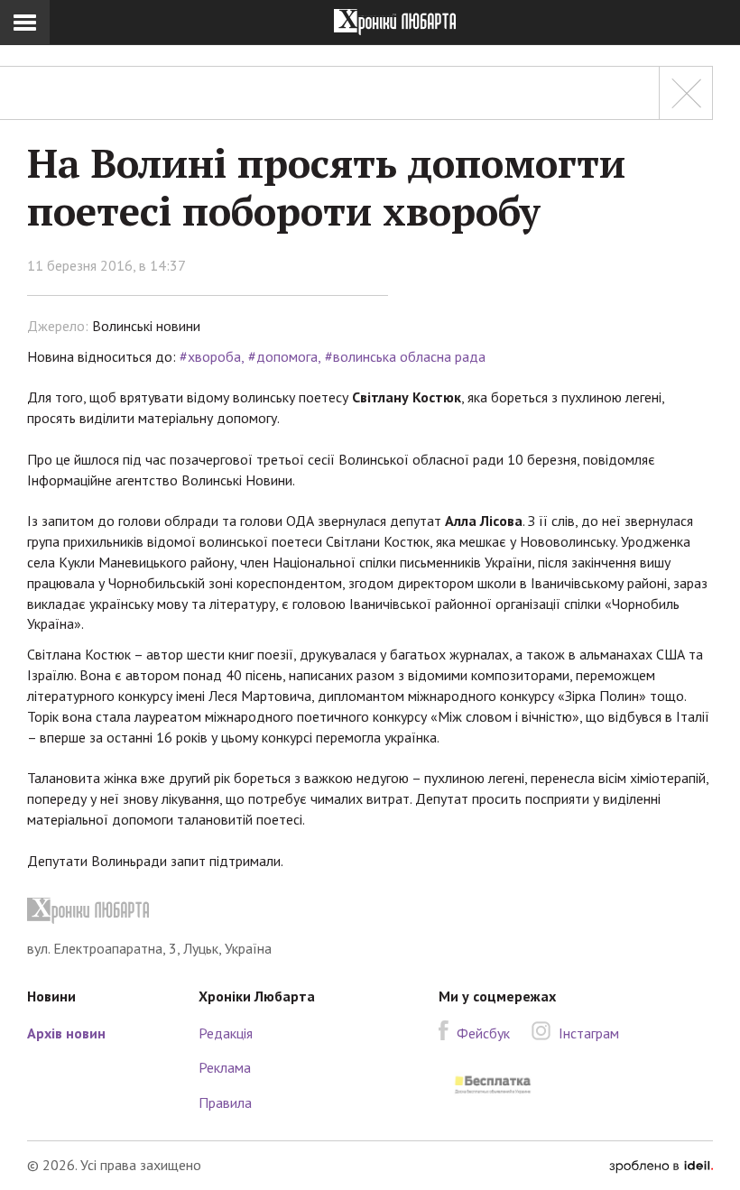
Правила (225, 1102)
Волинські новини (146, 326)
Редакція (226, 1033)
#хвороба (210, 356)
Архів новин (66, 1033)
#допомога (283, 356)
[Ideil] (661, 1165)
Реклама (225, 1067)
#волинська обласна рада (405, 356)
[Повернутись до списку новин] (686, 93)
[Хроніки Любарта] (370, 911)
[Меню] (25, 22)
